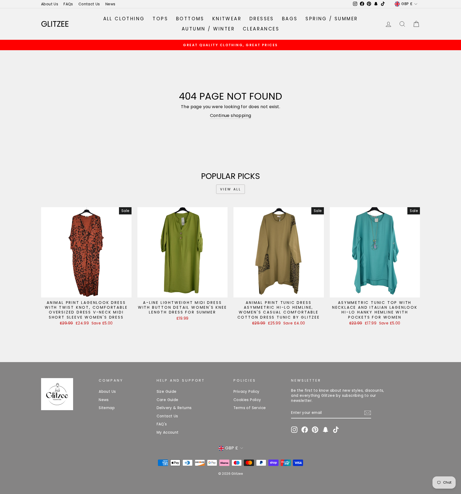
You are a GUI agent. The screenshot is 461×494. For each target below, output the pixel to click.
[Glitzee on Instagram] (294, 429)
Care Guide (167, 399)
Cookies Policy (247, 399)
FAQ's (162, 424)
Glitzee (55, 24)
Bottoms (190, 18)
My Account (168, 432)
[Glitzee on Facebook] (304, 429)
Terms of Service (249, 407)
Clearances (261, 29)
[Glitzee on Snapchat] (325, 429)
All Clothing (124, 18)
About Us (49, 4)
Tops (160, 18)
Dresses (261, 18)
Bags (290, 18)
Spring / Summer (331, 18)
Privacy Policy (246, 391)
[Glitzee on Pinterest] (315, 429)
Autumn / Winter (208, 29)
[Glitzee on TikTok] (336, 429)
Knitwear (226, 18)
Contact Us (89, 4)
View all (230, 189)
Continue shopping (230, 116)
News (110, 4)
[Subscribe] (367, 413)
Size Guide (167, 391)
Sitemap (107, 407)
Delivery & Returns (174, 407)
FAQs (68, 4)
